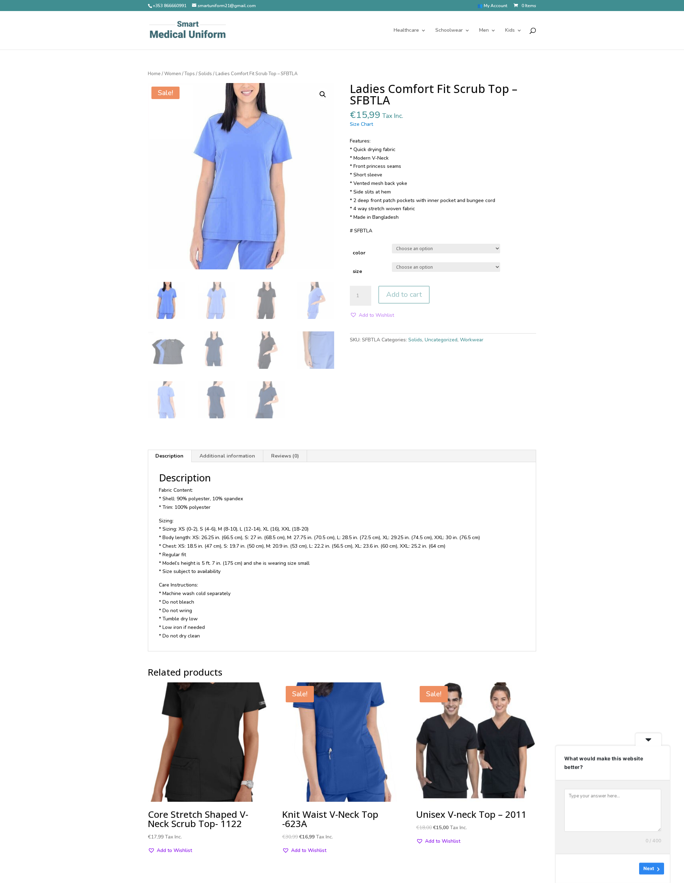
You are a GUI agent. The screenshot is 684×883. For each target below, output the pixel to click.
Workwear (471, 339)
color (359, 252)
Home (154, 74)
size (357, 271)
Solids (205, 74)
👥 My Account (492, 6)
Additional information (227, 456)
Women (172, 74)
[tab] (169, 456)
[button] (372, 315)
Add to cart (404, 294)
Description (169, 456)
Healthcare (406, 30)
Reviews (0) (285, 456)
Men (484, 30)
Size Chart (361, 124)
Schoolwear (449, 30)
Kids (510, 30)
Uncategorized (441, 339)
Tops (190, 74)
